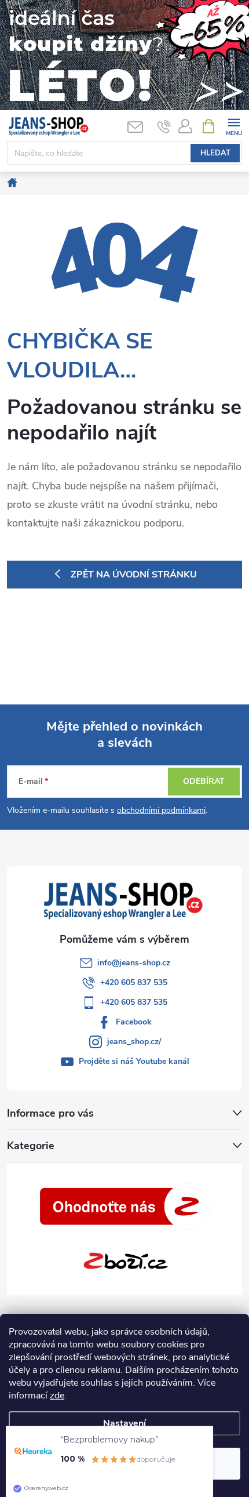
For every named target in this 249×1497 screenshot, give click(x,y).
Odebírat (204, 781)
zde (57, 1395)
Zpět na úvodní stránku (134, 574)
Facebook (134, 1021)
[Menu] (233, 125)
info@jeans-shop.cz (133, 962)
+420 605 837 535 (133, 982)
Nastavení (124, 1423)
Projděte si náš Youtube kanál (134, 1061)
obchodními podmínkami (161, 810)
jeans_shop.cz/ (134, 1041)
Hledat (215, 153)
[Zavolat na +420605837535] (164, 126)
